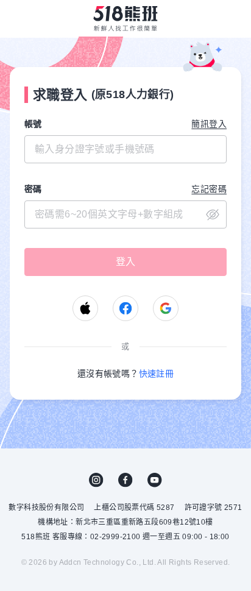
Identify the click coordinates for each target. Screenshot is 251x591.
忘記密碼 (209, 189)
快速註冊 (156, 373)
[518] (125, 18)
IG (96, 480)
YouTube (154, 480)
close (213, 214)
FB (125, 480)
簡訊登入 (209, 124)
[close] (125, 214)
